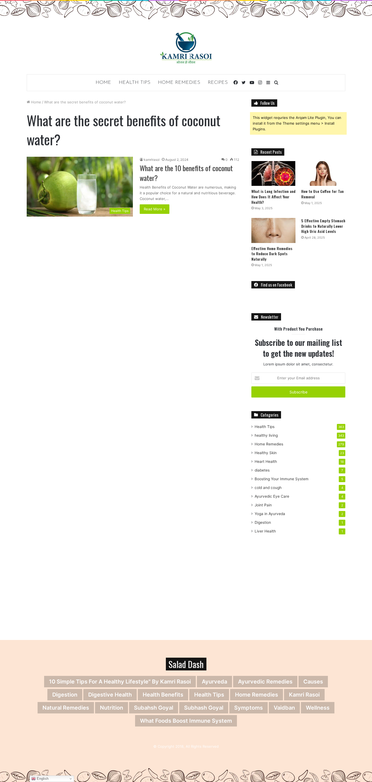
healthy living (266, 435)
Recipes (218, 82)
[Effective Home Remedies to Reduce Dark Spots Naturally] (273, 230)
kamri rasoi (304, 694)
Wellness (318, 707)
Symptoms (248, 707)
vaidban (284, 707)
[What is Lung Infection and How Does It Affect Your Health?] (273, 173)
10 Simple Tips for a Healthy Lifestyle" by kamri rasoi (120, 681)
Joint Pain (263, 505)
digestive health (110, 694)
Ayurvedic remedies (265, 681)
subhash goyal (203, 707)
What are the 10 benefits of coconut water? (186, 173)
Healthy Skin (266, 453)
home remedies (256, 694)
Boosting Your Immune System (282, 479)
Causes (313, 681)
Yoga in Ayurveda (270, 514)
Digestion (263, 522)
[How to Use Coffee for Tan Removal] (323, 173)
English (42, 779)
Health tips (209, 694)
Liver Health (265, 531)
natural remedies (65, 707)
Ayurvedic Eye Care (272, 496)
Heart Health (266, 461)
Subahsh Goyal (153, 707)
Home (103, 82)
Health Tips (134, 82)
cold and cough (268, 487)
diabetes (262, 470)
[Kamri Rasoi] (186, 48)
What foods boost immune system (186, 721)
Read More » (154, 209)
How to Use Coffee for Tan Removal (322, 193)
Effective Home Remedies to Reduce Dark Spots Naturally (271, 253)
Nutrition (111, 707)
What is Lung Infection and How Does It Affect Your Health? (273, 196)
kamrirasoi (152, 160)
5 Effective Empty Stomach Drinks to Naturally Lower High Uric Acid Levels (323, 226)
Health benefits (163, 694)
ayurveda (214, 681)
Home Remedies (179, 82)
